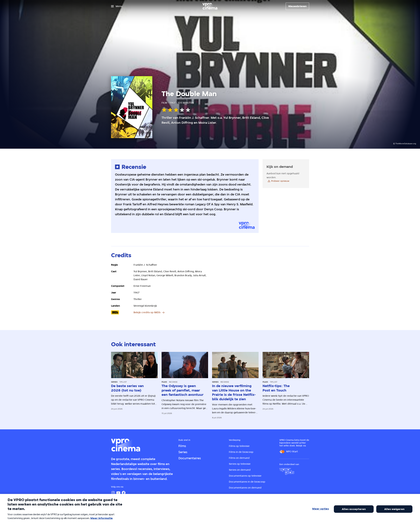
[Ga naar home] (209, 6)
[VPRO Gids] (286, 471)
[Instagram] (113, 493)
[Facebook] (124, 493)
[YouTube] (118, 493)
